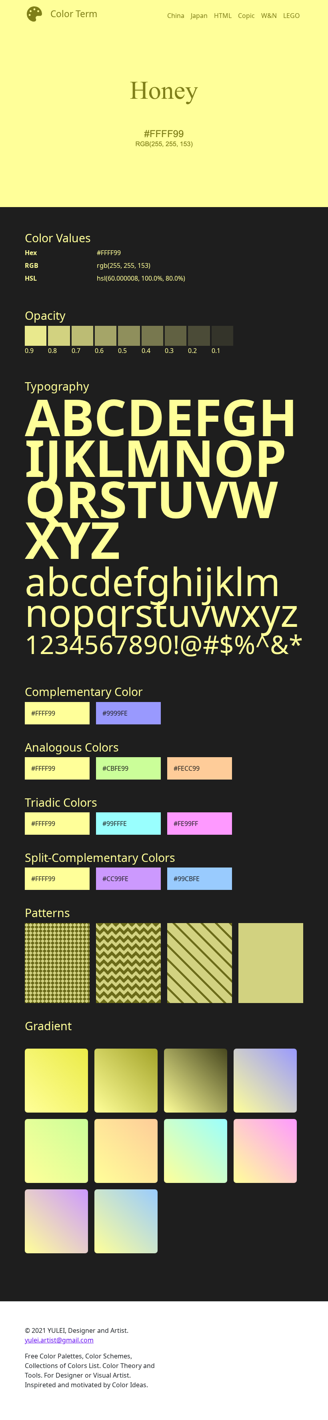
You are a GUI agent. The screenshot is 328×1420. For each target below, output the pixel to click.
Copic (246, 15)
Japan (199, 15)
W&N (269, 15)
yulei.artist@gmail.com (59, 1340)
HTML (223, 15)
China (175, 15)
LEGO (291, 15)
